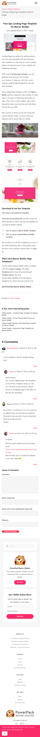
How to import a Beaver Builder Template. (21, 230)
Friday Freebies (13, 9)
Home (4, 9)
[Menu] (36, 3)
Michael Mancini (12, 348)
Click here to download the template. (15, 213)
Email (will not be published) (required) (17, 509)
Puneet (11, 372)
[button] (20, 582)
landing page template (19, 74)
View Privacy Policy (17, 729)
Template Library (8, 275)
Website (5, 520)
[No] (38, 731)
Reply (35, 366)
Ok (5, 733)
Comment (5, 474)
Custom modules (15, 269)
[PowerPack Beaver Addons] (20, 560)
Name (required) (8, 498)
